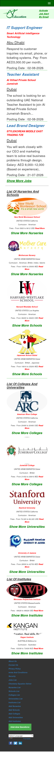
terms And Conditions (18, 672)
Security (12, 676)
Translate (27, 738)
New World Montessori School (27, 217)
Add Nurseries (15, 706)
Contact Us (13, 665)
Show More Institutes (27, 615)
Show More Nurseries (27, 233)
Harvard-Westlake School (27, 306)
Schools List (14, 691)
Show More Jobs (19, 180)
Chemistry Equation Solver (20, 683)
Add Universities (16, 717)
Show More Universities (27, 526)
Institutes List (14, 702)
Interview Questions (20, 727)
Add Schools (14, 710)
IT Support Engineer (24, 27)
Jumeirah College (27, 465)
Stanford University (27, 508)
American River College (27, 414)
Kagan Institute (27, 637)
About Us (13, 661)
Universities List (15, 698)
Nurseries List (14, 687)
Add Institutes (15, 721)
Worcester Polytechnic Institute (27, 599)
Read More (40, 228)
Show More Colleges (27, 433)
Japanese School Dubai (27, 355)
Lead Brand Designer (26, 125)
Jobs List (13, 680)
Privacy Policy (15, 668)
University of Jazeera (27, 553)
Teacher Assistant (23, 74)
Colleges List (14, 695)
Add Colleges (14, 713)
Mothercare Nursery (27, 255)
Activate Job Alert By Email (44, 13)
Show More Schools (27, 325)
